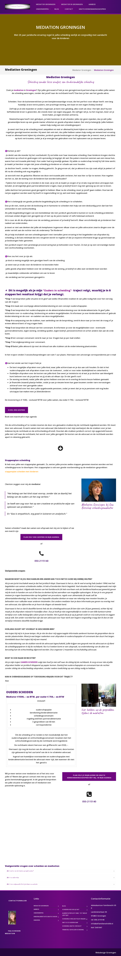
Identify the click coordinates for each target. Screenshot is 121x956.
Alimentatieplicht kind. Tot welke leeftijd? (74, 914)
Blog (56, 9)
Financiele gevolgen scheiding (73, 930)
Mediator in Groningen (72, 4)
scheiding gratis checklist (72, 926)
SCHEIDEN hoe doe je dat (70, 909)
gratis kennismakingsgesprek (92, 9)
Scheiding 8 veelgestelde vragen (73, 919)
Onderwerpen (42, 9)
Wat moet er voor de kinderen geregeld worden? (20, 871)
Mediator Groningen (45, 4)
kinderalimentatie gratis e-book (45, 916)
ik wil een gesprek (16, 410)
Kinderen (37, 920)
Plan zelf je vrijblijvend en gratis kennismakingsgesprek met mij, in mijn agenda (89, 776)
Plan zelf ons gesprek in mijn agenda (41, 537)
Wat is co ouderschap (13, 877)
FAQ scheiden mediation (13, 932)
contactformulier (18, 901)
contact (69, 9)
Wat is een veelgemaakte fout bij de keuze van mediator (22, 884)
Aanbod (92, 4)
